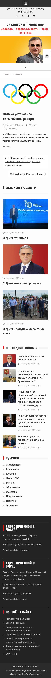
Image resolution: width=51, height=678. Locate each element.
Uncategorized (13, 464)
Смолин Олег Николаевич (25, 24)
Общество (11, 492)
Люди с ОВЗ (12, 478)
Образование (13, 487)
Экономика (12, 505)
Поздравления (10, 128)
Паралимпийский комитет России (23, 634)
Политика (11, 501)
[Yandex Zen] (28, 16)
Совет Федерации (15, 623)
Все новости (12, 469)
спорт (8, 146)
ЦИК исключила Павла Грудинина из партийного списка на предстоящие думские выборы (24, 161)
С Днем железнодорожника (22, 283)
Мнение (33, 125)
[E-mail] (33, 16)
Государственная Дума (18, 619)
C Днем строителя (15, 238)
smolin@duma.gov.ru (19, 550)
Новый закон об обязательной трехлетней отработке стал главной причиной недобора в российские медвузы (32, 398)
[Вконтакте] (17, 16)
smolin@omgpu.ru (18, 599)
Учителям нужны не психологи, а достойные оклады (31, 440)
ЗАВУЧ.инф (11, 654)
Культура (11, 473)
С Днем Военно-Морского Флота (26, 174)
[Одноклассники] (22, 16)
